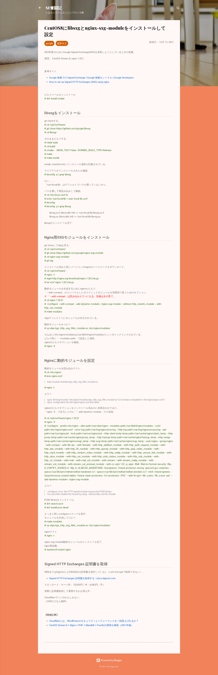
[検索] (178, 9)
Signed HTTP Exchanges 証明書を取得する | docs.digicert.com (82, 578)
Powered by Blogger (111, 660)
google (49, 43)
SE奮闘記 (54, 7)
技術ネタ (62, 43)
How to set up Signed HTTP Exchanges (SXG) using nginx (79, 82)
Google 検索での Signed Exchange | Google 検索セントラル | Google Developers (91, 77)
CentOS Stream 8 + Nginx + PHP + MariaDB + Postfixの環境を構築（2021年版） (91, 625)
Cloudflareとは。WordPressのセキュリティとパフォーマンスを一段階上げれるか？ (94, 620)
